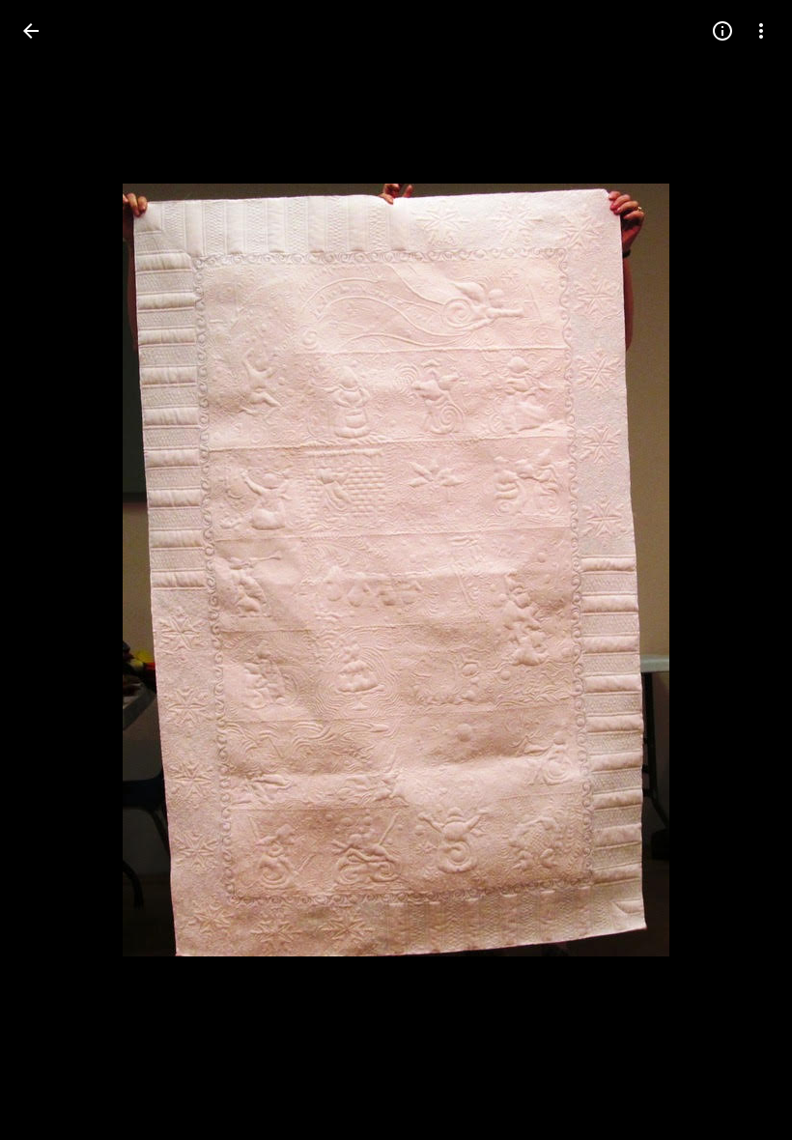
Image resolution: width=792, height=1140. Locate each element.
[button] (738, 570)
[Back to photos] (31, 31)
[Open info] (722, 31)
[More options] (761, 31)
